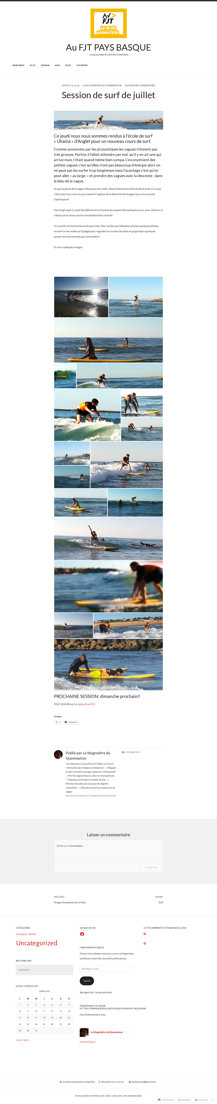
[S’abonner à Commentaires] (145, 943)
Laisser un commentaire (140, 85)
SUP (159, 900)
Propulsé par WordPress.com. (90, 1096)
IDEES (68, 65)
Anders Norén (134, 1096)
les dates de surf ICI (84, 704)
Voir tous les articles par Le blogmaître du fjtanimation (91, 796)
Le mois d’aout (87, 1042)
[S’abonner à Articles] (145, 934)
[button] (81, 297)
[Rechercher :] (44, 970)
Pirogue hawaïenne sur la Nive (70, 900)
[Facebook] (82, 934)
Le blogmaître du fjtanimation (102, 85)
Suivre (87, 981)
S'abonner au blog (92, 947)
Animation (21, 934)
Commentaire (151, 867)
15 (20, 1017)
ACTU (33, 65)
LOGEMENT (82, 65)
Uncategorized (133, 752)
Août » (26, 1040)
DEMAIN (45, 65)
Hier (57, 65)
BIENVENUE (19, 65)
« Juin (19, 1040)
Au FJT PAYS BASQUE (108, 47)
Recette (32, 934)
